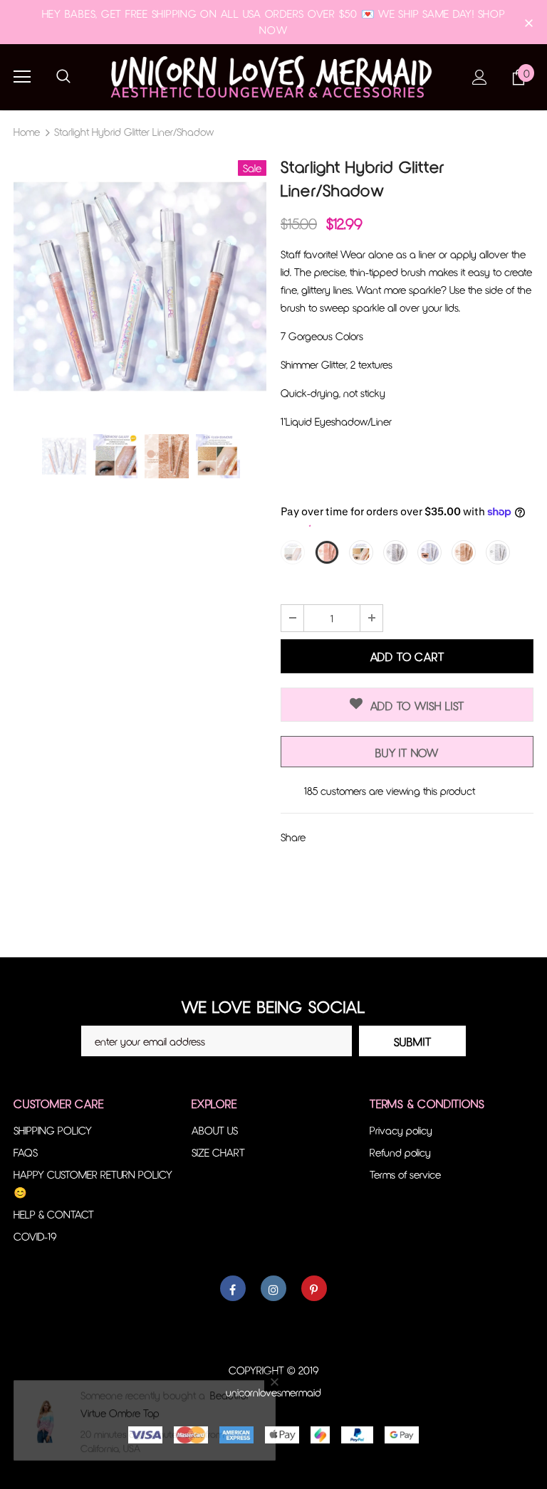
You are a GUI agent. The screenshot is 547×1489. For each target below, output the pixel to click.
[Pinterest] (314, 1288)
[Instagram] (273, 1288)
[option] (140, 286)
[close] (528, 22)
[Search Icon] (63, 77)
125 (311, 790)
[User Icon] (479, 77)
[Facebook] (233, 1288)
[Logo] (273, 76)
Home (27, 131)
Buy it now (407, 752)
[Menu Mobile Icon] (22, 76)
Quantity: (301, 590)
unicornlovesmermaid (273, 1392)
